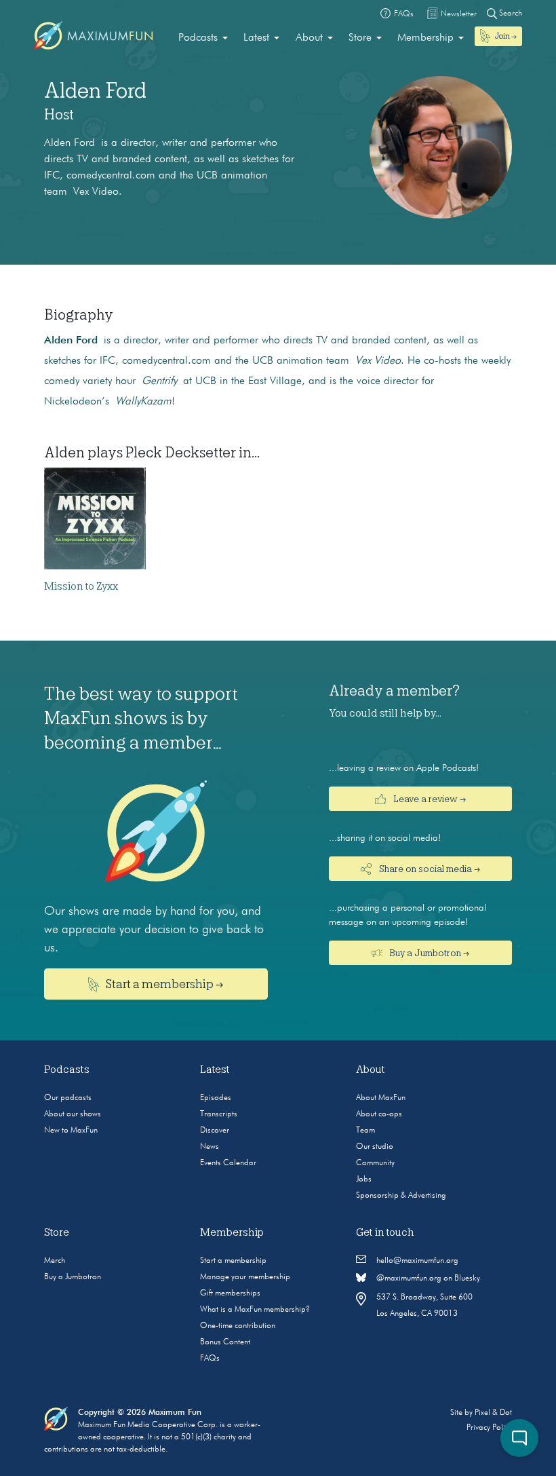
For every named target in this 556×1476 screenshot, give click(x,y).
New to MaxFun (71, 1131)
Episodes (215, 1098)
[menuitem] (203, 38)
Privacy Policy (489, 1428)
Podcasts (198, 38)
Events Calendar (228, 1163)
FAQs (210, 1359)
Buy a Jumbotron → (428, 952)
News (209, 1147)
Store (360, 38)
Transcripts (218, 1114)
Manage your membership (245, 1277)
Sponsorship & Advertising (401, 1196)
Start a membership (233, 1261)
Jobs (364, 1179)
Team (365, 1131)
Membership (425, 38)
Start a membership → (164, 984)
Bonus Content (225, 1342)
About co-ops (379, 1114)
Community (375, 1163)
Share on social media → (428, 868)
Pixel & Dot (493, 1413)
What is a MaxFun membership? (255, 1310)
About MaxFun (380, 1098)
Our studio (374, 1147)
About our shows (72, 1114)
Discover (214, 1131)
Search (509, 14)
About (309, 38)
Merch (54, 1261)
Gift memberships (230, 1293)
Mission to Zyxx (81, 586)
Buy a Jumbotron (72, 1277)
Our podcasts (68, 1098)
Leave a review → (428, 798)
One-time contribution (237, 1326)
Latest (256, 38)
